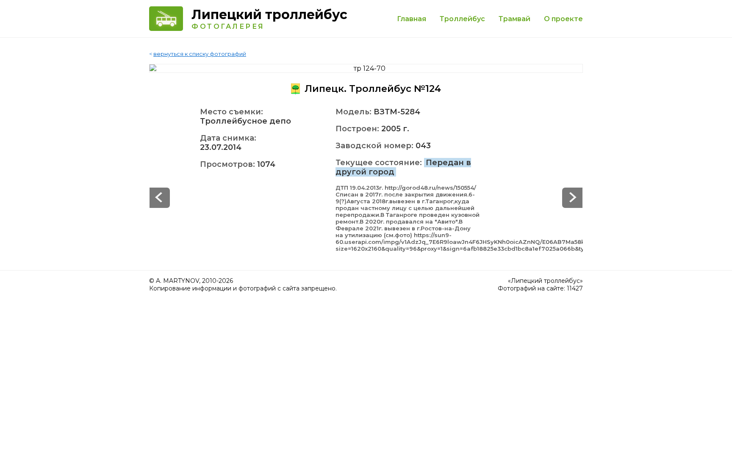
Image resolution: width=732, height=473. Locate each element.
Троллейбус (462, 19)
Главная (411, 19)
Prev (572, 198)
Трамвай (514, 19)
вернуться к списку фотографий (199, 53)
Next (160, 198)
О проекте (563, 19)
